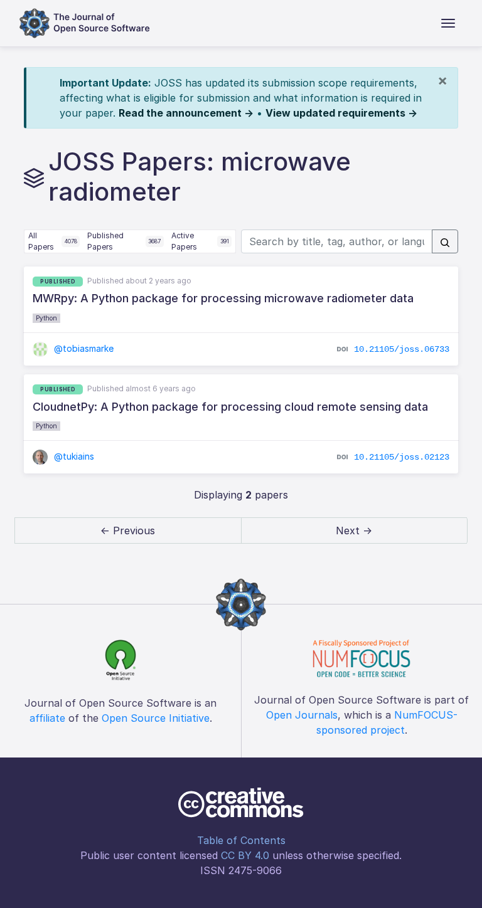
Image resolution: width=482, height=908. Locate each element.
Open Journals (302, 715)
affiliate (47, 718)
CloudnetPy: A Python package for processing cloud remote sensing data (230, 406)
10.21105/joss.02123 (401, 457)
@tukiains (72, 456)
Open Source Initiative (156, 718)
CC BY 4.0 (245, 855)
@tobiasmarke (82, 348)
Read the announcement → (186, 113)
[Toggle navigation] (448, 23)
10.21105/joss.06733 (401, 349)
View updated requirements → (341, 113)
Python (46, 318)
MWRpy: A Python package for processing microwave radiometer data (223, 298)
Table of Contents (241, 840)
